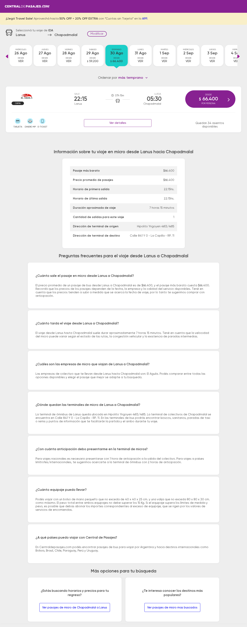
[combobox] (133, 78)
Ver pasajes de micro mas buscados (172, 607)
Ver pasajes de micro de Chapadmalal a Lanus (74, 607)
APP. (145, 18)
